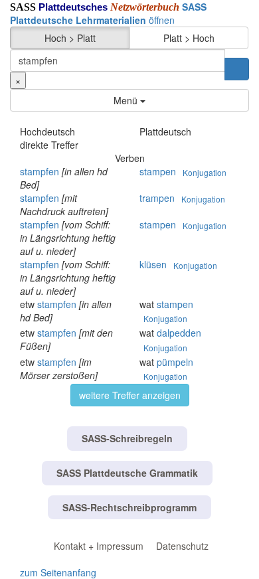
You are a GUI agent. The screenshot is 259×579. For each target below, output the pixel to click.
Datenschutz (182, 545)
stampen (157, 171)
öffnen (108, 13)
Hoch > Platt (70, 37)
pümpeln (175, 362)
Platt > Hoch (189, 37)
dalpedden (179, 332)
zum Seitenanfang (58, 572)
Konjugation (204, 172)
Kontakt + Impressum (98, 545)
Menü (127, 100)
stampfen (39, 171)
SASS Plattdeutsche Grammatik (127, 472)
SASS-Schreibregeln (127, 438)
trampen (157, 198)
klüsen (153, 264)
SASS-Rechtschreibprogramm (129, 507)
